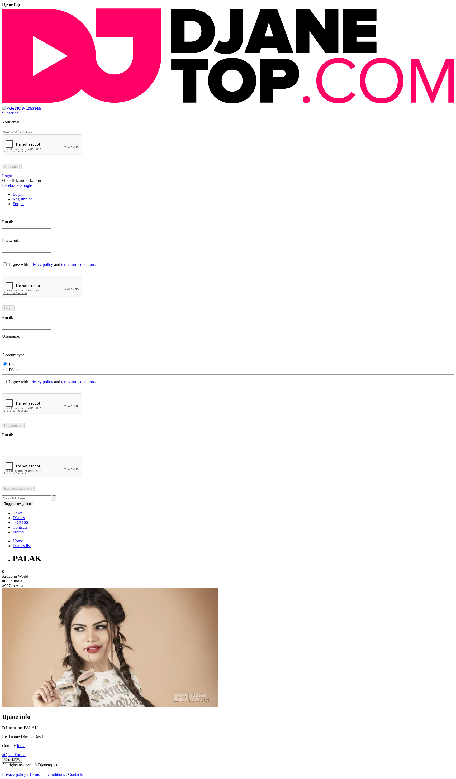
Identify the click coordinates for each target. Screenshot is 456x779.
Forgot (18, 204)
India (21, 745)
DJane (13, 369)
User (12, 364)
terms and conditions (78, 264)
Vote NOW (12, 760)
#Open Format (14, 754)
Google (25, 185)
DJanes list (22, 545)
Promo (18, 532)
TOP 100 (20, 522)
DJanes (19, 517)
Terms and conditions (47, 774)
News (17, 513)
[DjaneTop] (228, 103)
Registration (23, 199)
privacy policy (41, 264)
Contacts (20, 527)
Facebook (10, 185)
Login (18, 194)
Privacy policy (14, 774)
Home (18, 541)
